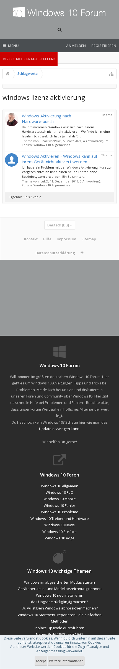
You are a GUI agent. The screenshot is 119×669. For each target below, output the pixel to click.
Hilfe (47, 238)
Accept (41, 661)
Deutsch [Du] (58, 225)
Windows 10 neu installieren (59, 595)
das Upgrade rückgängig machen (58, 601)
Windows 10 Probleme (59, 511)
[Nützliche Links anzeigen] (111, 73)
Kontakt (31, 238)
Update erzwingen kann (59, 428)
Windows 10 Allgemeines (51, 145)
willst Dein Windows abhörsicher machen (61, 608)
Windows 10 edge (59, 537)
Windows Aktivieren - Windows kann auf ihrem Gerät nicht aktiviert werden (59, 158)
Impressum (66, 238)
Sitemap (88, 238)
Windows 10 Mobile (59, 498)
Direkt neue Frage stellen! (29, 58)
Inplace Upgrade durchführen (59, 627)
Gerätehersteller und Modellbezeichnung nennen (60, 588)
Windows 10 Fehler (59, 505)
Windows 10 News (59, 524)
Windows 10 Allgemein (59, 485)
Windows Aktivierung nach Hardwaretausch (46, 118)
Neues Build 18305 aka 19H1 (59, 634)
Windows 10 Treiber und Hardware (59, 518)
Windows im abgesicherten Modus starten (59, 582)
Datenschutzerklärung (55, 252)
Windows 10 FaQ (59, 492)
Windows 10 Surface (59, 531)
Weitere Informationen (66, 661)
